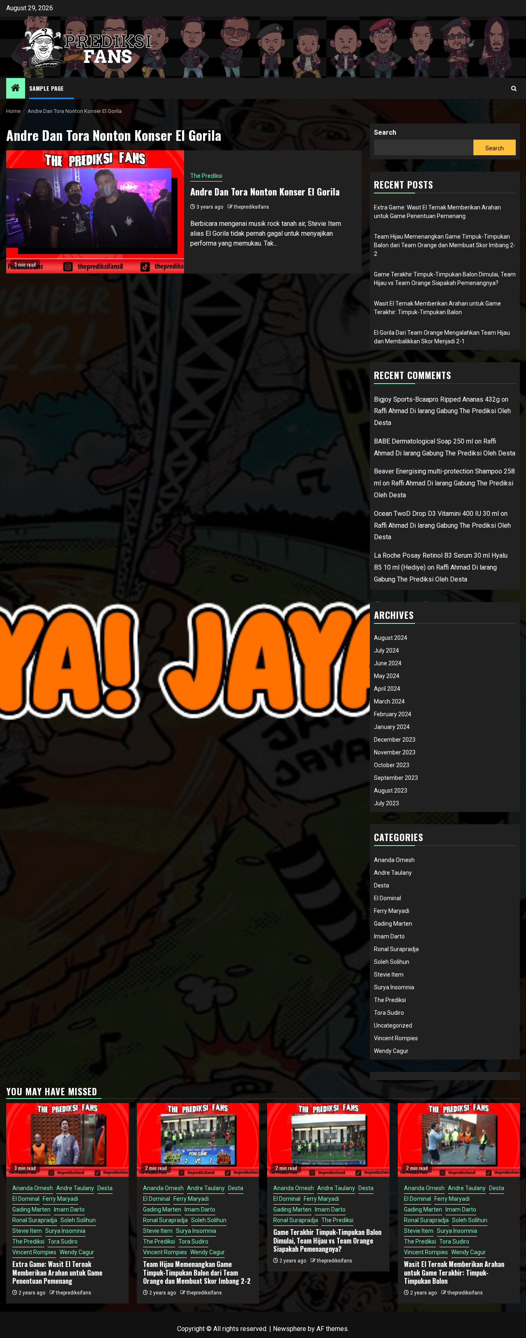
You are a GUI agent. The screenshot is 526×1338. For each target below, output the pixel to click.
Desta (381, 885)
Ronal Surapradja (396, 949)
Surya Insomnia (394, 987)
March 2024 (389, 701)
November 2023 (394, 752)
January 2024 (392, 727)
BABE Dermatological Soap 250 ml (423, 441)
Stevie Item (389, 974)
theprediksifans (251, 207)
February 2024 (392, 714)
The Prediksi (206, 175)
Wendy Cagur (391, 1051)
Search (385, 132)
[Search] (514, 88)
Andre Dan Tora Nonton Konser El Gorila (265, 191)
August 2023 (390, 790)
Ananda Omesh (394, 860)
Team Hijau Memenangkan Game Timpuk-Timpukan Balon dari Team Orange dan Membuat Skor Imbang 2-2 (444, 245)
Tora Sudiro (389, 1012)
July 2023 (386, 803)
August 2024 (390, 638)
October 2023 (391, 765)
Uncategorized (393, 1025)
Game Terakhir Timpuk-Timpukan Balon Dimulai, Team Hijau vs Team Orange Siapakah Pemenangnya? (327, 1240)
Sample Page (46, 88)
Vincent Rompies (396, 1038)
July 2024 (386, 650)
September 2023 (396, 778)
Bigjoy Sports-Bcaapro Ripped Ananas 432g (437, 399)
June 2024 (387, 663)
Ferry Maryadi (391, 911)
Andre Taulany (393, 872)
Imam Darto (389, 936)
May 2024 (386, 676)
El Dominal (387, 898)
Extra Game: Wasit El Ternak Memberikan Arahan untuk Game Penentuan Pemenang (57, 1272)
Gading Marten (393, 923)
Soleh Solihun (391, 962)
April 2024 (387, 688)
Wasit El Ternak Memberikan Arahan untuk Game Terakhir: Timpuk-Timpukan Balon (454, 1272)
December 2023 (394, 739)
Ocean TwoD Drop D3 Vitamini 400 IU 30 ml (436, 513)
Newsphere (289, 1329)
